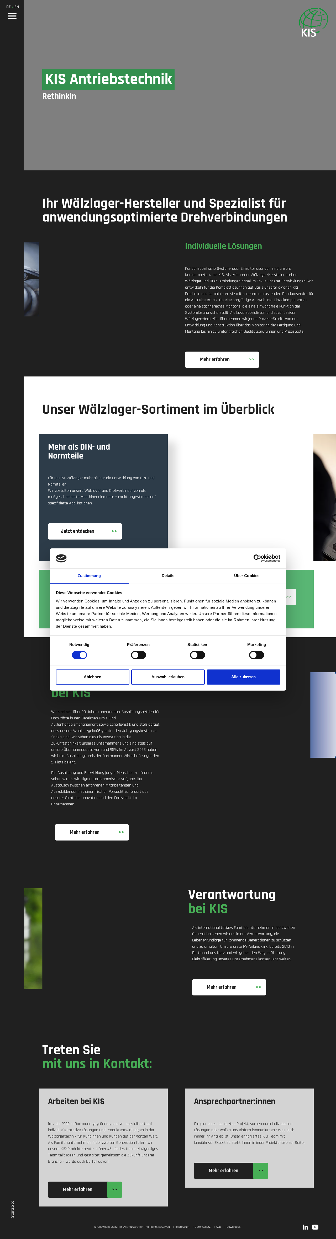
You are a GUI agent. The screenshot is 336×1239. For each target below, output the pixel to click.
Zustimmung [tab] (89, 575)
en (16, 7)
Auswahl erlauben (168, 677)
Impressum (182, 1227)
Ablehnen (92, 677)
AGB (218, 1227)
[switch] (138, 655)
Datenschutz (202, 1227)
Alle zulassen (243, 677)
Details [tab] (168, 575)
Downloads (233, 1227)
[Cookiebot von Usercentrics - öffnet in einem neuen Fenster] (257, 558)
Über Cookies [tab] (246, 575)
